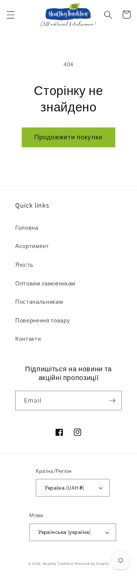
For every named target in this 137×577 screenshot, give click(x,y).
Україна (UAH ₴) (64, 487)
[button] (10, 14)
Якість (24, 264)
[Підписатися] (112, 401)
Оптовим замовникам (45, 283)
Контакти (28, 338)
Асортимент (32, 246)
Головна (26, 227)
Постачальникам (39, 301)
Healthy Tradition (58, 563)
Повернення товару (42, 320)
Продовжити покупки (68, 137)
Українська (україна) (64, 531)
